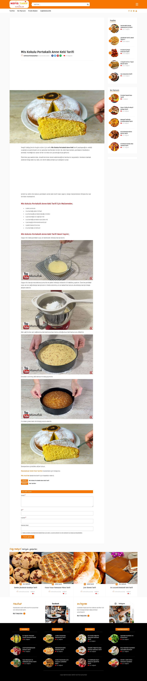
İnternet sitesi (24, 525)
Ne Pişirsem (21, 11)
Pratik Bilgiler (33, 11)
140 (123, 111)
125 (123, 123)
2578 (123, 76)
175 (123, 135)
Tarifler (12, 11)
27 (66, 56)
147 (123, 147)
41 (57, 639)
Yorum (23, 495)
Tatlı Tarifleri (32, 483)
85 (25, 639)
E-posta (23, 518)
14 (98, 593)
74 (57, 665)
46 (90, 641)
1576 (123, 53)
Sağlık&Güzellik (45, 11)
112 (25, 663)
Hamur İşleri (58, 584)
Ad (22, 510)
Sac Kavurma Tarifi (126, 74)
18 (130, 593)
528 (123, 639)
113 (65, 593)
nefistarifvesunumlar (31, 56)
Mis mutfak (25, 476)
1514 (123, 65)
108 (90, 651)
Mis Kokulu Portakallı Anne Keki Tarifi (39, 480)
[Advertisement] (57, 32)
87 (25, 651)
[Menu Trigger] (137, 4)
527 (123, 651)
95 (123, 99)
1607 (123, 29)
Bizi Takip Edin (18, 613)
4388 (123, 41)
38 (57, 651)
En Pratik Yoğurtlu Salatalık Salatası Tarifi (93, 637)
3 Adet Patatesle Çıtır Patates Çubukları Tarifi (62, 661)
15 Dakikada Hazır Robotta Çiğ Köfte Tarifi (93, 661)
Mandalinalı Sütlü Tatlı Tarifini (31, 471)
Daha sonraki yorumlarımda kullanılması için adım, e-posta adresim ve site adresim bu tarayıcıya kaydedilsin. (52, 533)
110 (90, 665)
